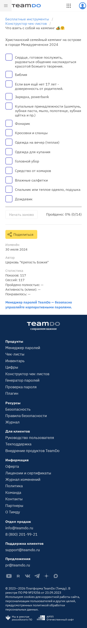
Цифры (11, 367)
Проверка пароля (21, 386)
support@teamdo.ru (22, 549)
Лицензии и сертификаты (28, 472)
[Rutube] (18, 576)
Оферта (12, 466)
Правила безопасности (26, 415)
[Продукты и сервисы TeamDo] (69, 6)
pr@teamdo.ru (17, 565)
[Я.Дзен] (46, 576)
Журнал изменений (22, 479)
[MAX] (55, 576)
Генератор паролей (22, 380)
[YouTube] (8, 576)
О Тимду (12, 511)
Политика (14, 485)
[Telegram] (37, 576)
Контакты (14, 498)
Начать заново (21, 214)
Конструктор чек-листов (27, 373)
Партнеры (14, 505)
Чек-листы (14, 354)
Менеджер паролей (22, 347)
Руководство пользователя (29, 437)
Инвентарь (15, 360)
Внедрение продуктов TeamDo (32, 450)
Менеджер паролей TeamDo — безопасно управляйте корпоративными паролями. (38, 304)
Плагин (11, 393)
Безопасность (18, 409)
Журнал (12, 422)
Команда (13, 492)
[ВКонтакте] (27, 576)
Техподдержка (18, 443)
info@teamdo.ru (19, 527)
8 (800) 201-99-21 (21, 534)
